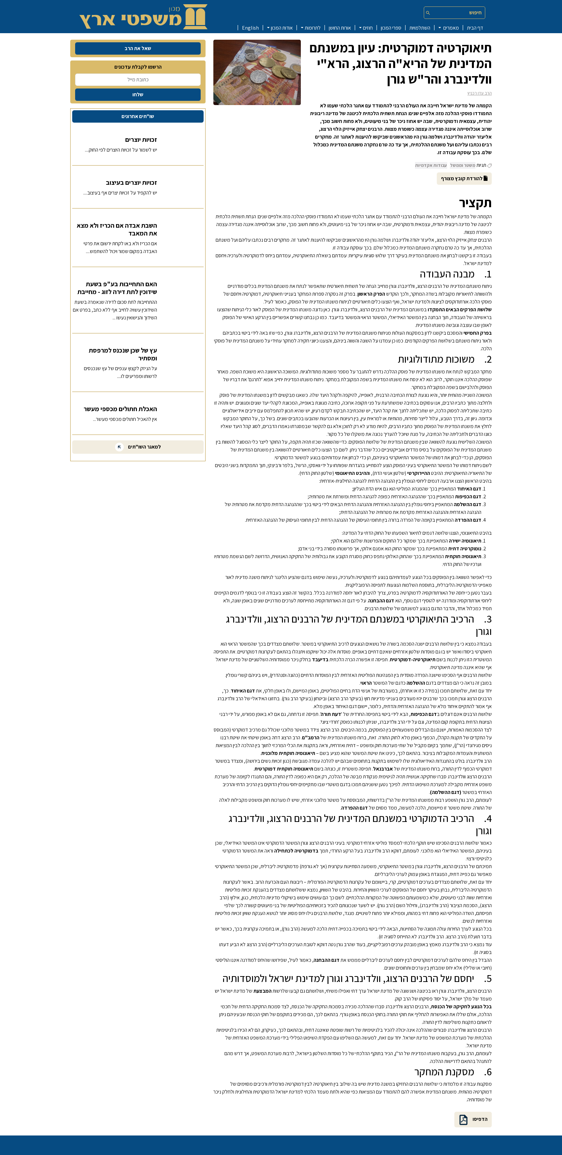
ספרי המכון (391, 27)
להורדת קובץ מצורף (462, 178)
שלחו (137, 94)
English (250, 27)
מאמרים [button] (450, 27)
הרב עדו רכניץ (479, 93)
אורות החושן (340, 27)
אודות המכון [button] (282, 27)
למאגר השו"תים (144, 446)
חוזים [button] (368, 27)
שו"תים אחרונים (138, 116)
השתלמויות (419, 27)
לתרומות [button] (313, 27)
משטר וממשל (462, 165)
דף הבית (475, 27)
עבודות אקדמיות (431, 165)
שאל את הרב (138, 48)
